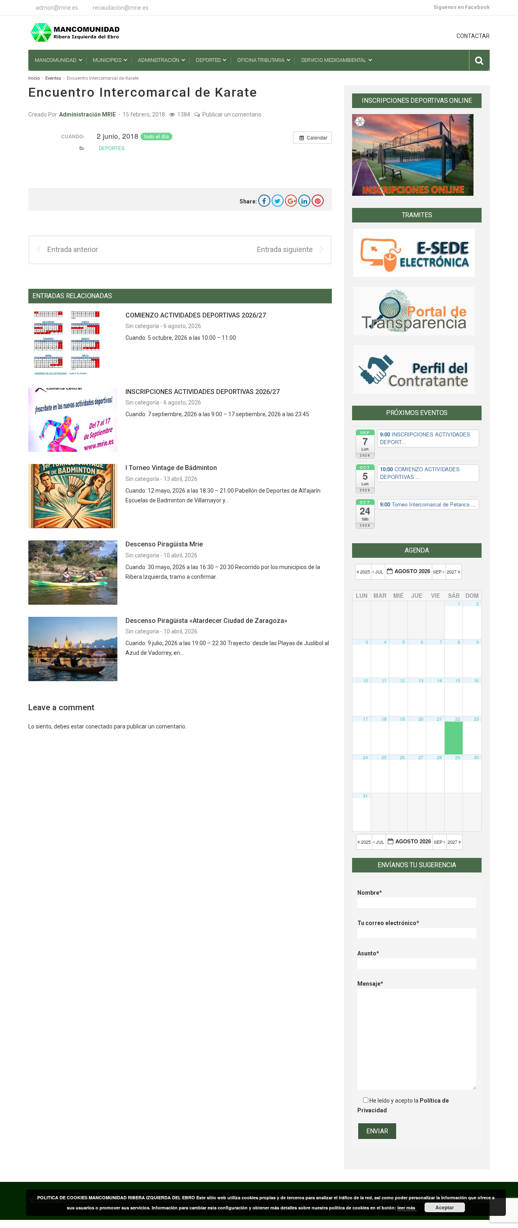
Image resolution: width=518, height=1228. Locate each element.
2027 (452, 571)
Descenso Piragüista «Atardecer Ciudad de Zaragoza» (206, 621)
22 (457, 719)
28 (439, 757)
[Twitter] (278, 201)
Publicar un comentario (231, 114)
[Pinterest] (318, 201)
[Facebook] (264, 201)
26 (402, 757)
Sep (438, 571)
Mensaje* (370, 983)
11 (384, 681)
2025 (365, 571)
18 (384, 719)
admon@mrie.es (57, 7)
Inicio (34, 78)
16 (476, 681)
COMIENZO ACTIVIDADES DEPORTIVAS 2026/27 (195, 315)
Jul (379, 571)
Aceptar (444, 1207)
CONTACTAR (473, 36)
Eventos (53, 78)
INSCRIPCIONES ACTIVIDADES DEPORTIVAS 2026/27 (202, 392)
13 (420, 681)
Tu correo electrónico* (388, 923)
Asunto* (368, 953)
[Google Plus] (291, 201)
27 (420, 757)
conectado (99, 726)
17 (365, 719)
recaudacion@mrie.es (121, 7)
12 (402, 681)
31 (365, 796)
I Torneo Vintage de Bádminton (171, 468)
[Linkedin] (304, 201)
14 (439, 681)
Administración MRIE (87, 114)
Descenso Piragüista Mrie (164, 544)
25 (384, 757)
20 (420, 719)
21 (439, 719)
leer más (406, 1208)
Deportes (112, 148)
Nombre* (369, 892)
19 (402, 719)
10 (365, 681)
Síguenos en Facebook (461, 7)
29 (457, 757)
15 (457, 681)
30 (476, 757)
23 (476, 719)
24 (365, 757)
